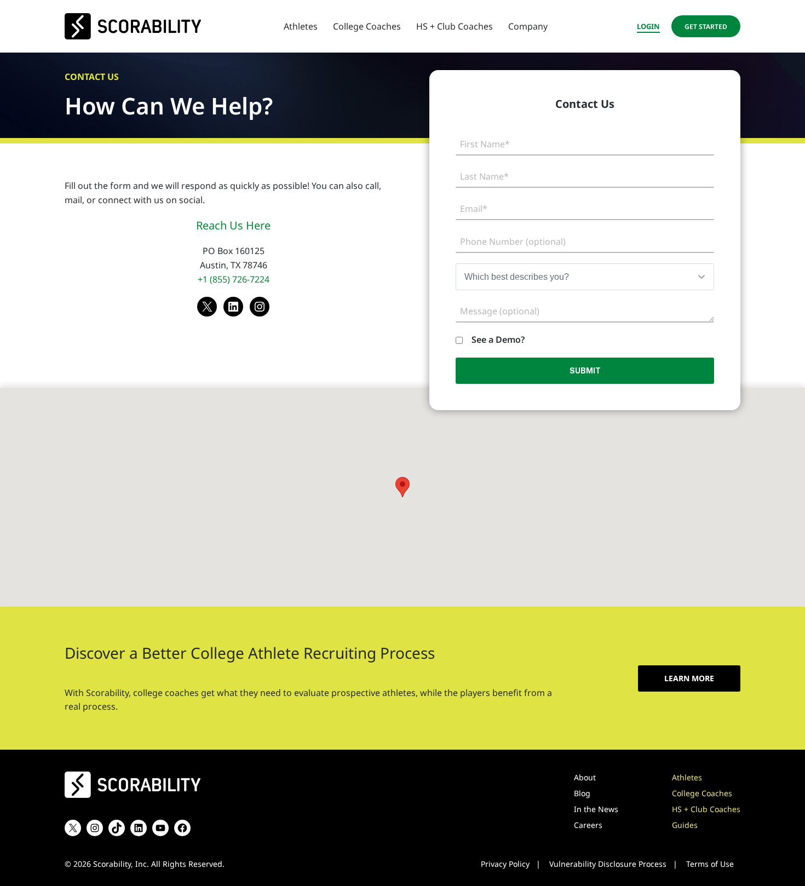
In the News (596, 809)
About (585, 777)
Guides (685, 825)
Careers (588, 825)
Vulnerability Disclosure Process (607, 864)
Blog (582, 793)
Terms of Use (710, 864)
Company (528, 26)
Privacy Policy (505, 864)
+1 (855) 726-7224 (233, 279)
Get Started (706, 26)
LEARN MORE (689, 678)
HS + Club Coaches (454, 26)
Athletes (301, 26)
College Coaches (367, 26)
